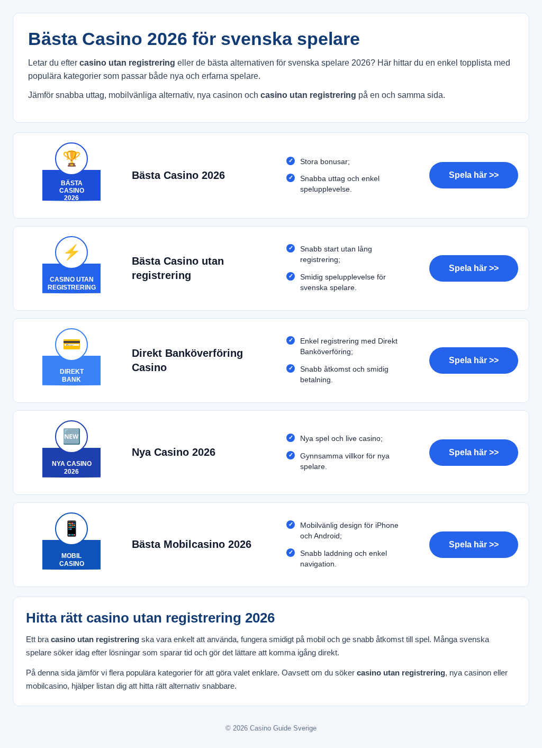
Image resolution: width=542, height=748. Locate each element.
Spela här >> (474, 174)
